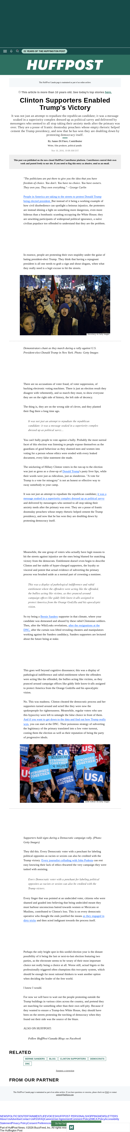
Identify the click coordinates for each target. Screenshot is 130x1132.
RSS (36, 1119)
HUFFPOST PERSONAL (70, 1116)
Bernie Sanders (49, 616)
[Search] (17, 51)
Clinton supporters (73, 1058)
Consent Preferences (39, 1123)
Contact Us (27, 1119)
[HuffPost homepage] (41, 1113)
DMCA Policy (97, 1119)
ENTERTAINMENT (30, 1116)
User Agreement (62, 1119)
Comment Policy (80, 1119)
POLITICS (13, 1116)
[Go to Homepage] (71, 1127)
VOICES (51, 1116)
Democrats (97, 1058)
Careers (48, 1119)
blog (52, 1058)
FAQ (107, 1092)
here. (108, 92)
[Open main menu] (5, 51)
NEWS (4, 1116)
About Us (5, 1119)
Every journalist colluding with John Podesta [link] (67, 860)
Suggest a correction (65, 1071)
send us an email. (101, 163)
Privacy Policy (19, 1123)
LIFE (44, 1116)
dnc (27, 1063)
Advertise (15, 1119)
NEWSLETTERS (108, 1116)
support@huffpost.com (65, 1095)
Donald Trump (70, 471)
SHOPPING (91, 1116)
